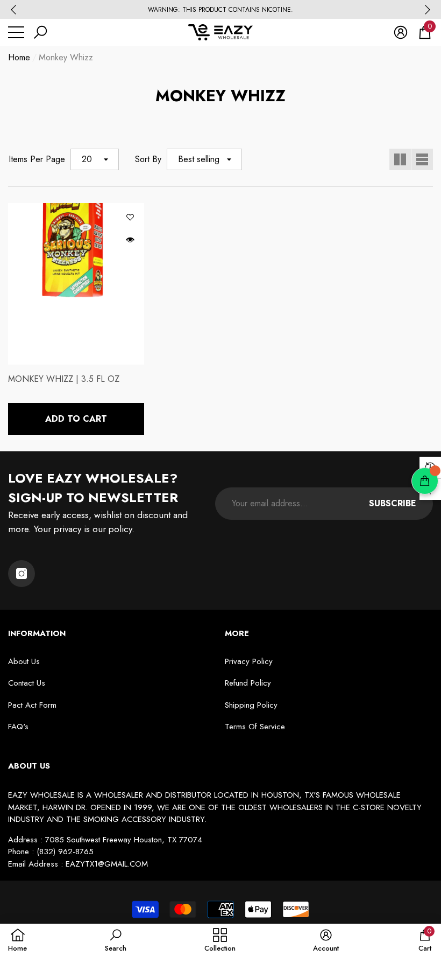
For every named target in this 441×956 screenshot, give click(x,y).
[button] (40, 32)
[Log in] (401, 32)
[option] (220, 9)
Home (19, 57)
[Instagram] (21, 573)
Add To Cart (76, 419)
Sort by (148, 159)
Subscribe (392, 503)
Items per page (37, 159)
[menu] (16, 32)
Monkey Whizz (66, 57)
